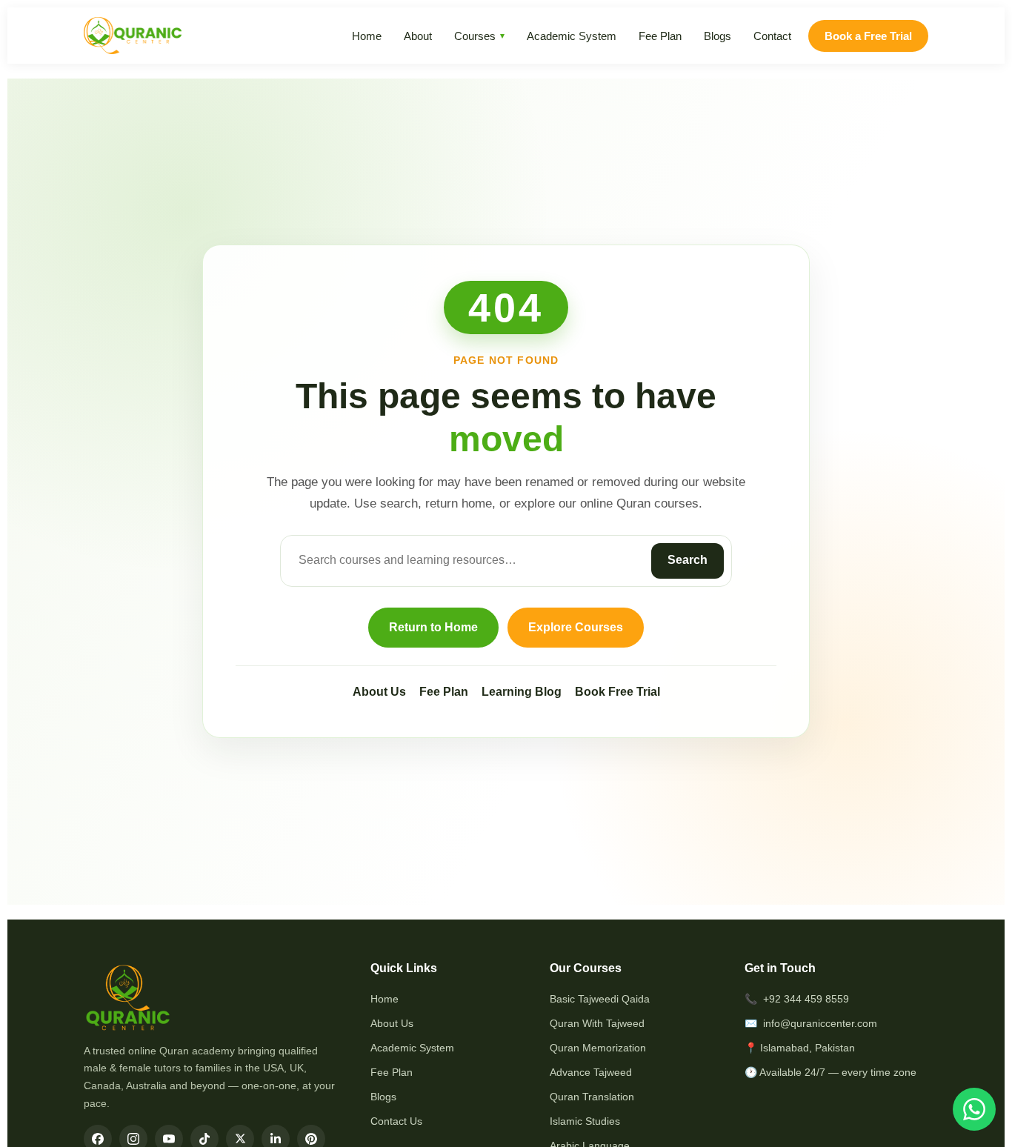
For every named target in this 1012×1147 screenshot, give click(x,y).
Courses (475, 36)
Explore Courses (575, 627)
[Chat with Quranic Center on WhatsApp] (974, 1109)
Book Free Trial (617, 691)
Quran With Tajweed (597, 1023)
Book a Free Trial (868, 36)
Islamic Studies (585, 1121)
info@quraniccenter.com (820, 1023)
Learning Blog (522, 691)
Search (688, 559)
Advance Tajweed (591, 1072)
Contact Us (396, 1121)
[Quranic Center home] (133, 35)
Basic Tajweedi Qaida (600, 999)
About (418, 36)
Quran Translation (592, 1097)
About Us (379, 691)
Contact (772, 36)
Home (367, 36)
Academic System (571, 36)
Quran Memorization (598, 1048)
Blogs (717, 36)
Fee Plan (660, 36)
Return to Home (433, 627)
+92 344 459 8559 (806, 999)
